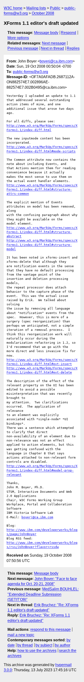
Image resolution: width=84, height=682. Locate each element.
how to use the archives (37, 651)
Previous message (22, 48)
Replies (73, 48)
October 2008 (43, 13)
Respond (68, 33)
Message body (46, 33)
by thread (25, 645)
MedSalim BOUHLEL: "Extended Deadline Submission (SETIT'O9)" (43, 594)
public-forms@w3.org (30, 72)
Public (55, 8)
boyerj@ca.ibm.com (56, 61)
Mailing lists (36, 8)
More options (18, 38)
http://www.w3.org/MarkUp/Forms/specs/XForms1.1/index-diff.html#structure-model (42, 245)
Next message (54, 43)
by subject (43, 645)
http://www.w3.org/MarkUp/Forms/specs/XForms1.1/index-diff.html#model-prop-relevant (42, 470)
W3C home (13, 8)
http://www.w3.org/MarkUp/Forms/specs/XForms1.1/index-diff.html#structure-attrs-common (42, 189)
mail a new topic (20, 635)
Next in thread (52, 48)
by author (62, 645)
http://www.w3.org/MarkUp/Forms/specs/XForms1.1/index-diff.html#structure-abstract (42, 232)
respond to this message (50, 629)
